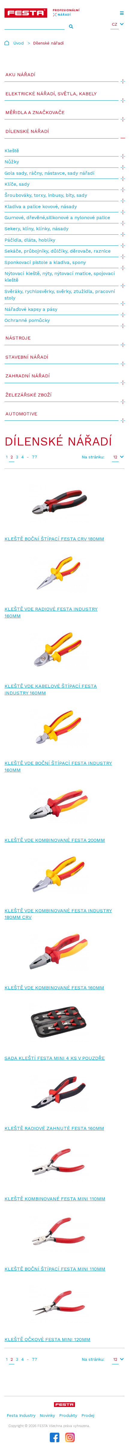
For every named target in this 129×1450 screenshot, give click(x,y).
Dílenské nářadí (27, 131)
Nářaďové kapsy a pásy (30, 309)
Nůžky (11, 162)
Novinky (47, 1415)
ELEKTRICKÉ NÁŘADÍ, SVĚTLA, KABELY (51, 93)
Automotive (21, 414)
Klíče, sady (16, 184)
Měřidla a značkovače (34, 112)
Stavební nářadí (26, 357)
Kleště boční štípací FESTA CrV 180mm (54, 539)
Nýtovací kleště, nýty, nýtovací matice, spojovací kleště (59, 277)
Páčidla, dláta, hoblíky (29, 240)
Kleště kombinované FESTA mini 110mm (54, 1199)
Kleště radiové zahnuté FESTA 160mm (54, 1128)
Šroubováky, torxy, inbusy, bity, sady (45, 195)
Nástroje (18, 338)
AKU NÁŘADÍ (20, 74)
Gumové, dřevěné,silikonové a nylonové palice (57, 217)
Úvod (19, 43)
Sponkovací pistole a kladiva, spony (45, 262)
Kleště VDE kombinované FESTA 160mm (54, 987)
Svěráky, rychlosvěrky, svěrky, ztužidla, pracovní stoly (59, 294)
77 (34, 456)
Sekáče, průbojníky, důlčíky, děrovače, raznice (57, 251)
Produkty (68, 1415)
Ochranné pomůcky (27, 320)
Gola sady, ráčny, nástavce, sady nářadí (49, 173)
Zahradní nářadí (27, 376)
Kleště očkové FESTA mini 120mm (47, 1339)
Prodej (87, 1415)
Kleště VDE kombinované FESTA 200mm (54, 840)
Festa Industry (21, 1415)
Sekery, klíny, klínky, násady (36, 228)
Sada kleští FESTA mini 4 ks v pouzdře (54, 1058)
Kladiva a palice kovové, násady (40, 206)
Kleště (11, 150)
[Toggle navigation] (121, 13)
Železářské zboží (28, 395)
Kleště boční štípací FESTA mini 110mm (54, 1269)
